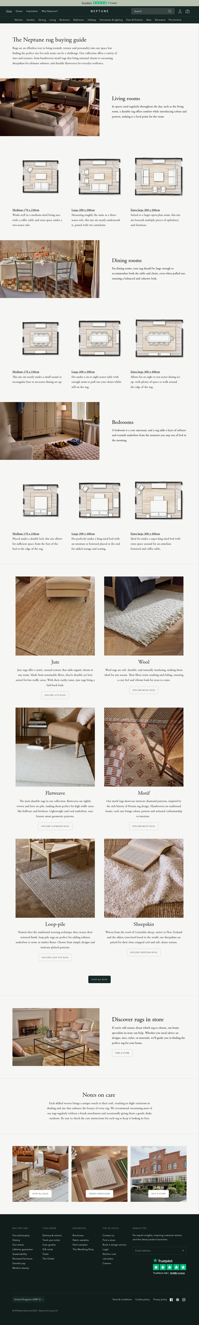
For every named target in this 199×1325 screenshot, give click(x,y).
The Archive (174, 19)
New (148, 19)
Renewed (160, 19)
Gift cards (47, 1249)
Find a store (122, 1053)
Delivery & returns (52, 1235)
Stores (19, 11)
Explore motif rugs (143, 826)
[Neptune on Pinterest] (177, 1300)
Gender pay (18, 1263)
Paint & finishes (134, 19)
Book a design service (114, 1244)
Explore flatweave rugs (55, 826)
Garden (31, 19)
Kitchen (19, 19)
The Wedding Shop (83, 1249)
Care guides (49, 1244)
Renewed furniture (22, 1258)
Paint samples (80, 1244)
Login (106, 1249)
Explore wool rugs (144, 690)
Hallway (92, 19)
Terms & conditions (122, 1299)
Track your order (51, 1240)
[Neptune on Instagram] (184, 1300)
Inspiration (32, 11)
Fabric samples (81, 1240)
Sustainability (19, 1253)
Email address (142, 1247)
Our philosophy (20, 1235)
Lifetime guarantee (22, 1249)
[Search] (170, 11)
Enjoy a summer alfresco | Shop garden (99, 3)
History (16, 1240)
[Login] (180, 11)
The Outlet (48, 1258)
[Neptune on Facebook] (171, 1300)
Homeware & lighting (111, 19)
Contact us (108, 1235)
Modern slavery (20, 1267)
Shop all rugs (99, 979)
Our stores (18, 1244)
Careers (107, 1263)
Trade (45, 1253)
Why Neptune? (50, 11)
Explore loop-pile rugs (55, 957)
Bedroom (65, 19)
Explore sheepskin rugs (143, 952)
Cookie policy (142, 1299)
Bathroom (78, 19)
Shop (9, 11)
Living (52, 19)
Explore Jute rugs (55, 695)
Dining (42, 19)
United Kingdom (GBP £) (27, 1299)
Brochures (78, 1235)
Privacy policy (160, 1299)
